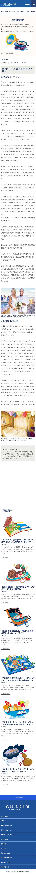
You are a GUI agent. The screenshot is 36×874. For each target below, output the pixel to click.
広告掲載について (6, 853)
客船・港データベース (7, 825)
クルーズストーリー (6, 816)
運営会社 (3, 848)
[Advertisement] (18, 484)
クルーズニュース (6, 830)
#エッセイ (23, 62)
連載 (7, 11)
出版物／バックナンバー (8, 835)
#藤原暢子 (4, 62)
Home (2, 11)
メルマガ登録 (5, 839)
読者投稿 (3, 844)
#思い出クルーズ (14, 62)
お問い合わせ (5, 867)
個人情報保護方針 (6, 858)
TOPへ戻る (19, 797)
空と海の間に (5, 59)
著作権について (5, 862)
